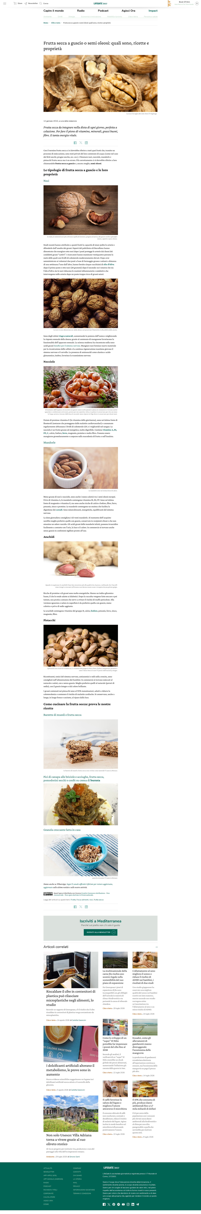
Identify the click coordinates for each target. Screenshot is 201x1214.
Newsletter (33, 3)
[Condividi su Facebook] (75, 142)
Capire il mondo (54, 11)
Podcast (103, 11)
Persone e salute (150, 16)
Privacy (76, 1186)
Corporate (48, 1193)
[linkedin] (132, 1204)
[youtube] (123, 1204)
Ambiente (48, 16)
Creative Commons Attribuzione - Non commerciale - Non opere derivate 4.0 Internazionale (82, 894)
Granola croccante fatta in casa (62, 829)
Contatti (77, 1172)
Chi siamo (77, 1175)
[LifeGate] (100, 3)
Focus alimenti (83, 899)
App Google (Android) (53, 1179)
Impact (153, 11)
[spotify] (118, 1204)
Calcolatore (49, 1197)
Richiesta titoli (50, 1190)
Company (77, 1168)
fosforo (94, 611)
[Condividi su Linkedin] (86, 142)
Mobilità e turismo (114, 16)
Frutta (73, 899)
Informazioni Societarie (84, 1190)
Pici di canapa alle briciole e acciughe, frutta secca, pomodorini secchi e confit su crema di (74, 778)
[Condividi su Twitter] (80, 142)
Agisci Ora (128, 11)
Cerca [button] (45, 3)
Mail (75, 1183)
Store (20, 3)
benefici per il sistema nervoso (67, 345)
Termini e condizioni (82, 1193)
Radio (81, 11)
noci (91, 899)
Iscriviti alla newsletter (98, 932)
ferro (64, 433)
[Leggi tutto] (155, 947)
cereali (59, 509)
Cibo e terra (133, 16)
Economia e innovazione (91, 16)
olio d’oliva (109, 264)
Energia (72, 16)
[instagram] (128, 1204)
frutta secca (98, 899)
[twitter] (109, 1204)
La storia (77, 1179)
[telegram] (137, 1204)
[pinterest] (113, 1204)
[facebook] (104, 1204)
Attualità (48, 1168)
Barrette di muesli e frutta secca (62, 714)
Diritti (60, 16)
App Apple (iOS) (50, 1175)
